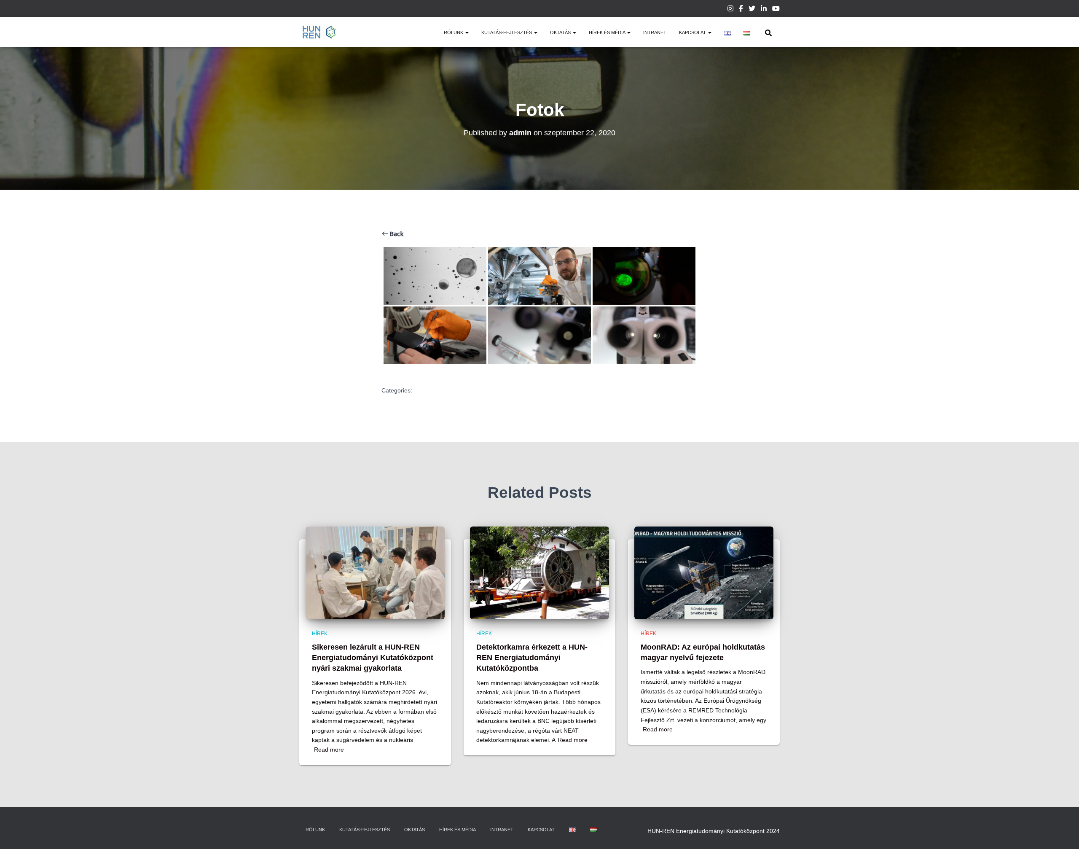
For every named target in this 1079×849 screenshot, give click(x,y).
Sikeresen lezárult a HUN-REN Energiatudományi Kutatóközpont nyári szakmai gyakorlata (372, 657)
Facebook (741, 9)
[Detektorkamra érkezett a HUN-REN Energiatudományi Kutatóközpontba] (539, 572)
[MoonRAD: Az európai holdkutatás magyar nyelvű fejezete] (703, 572)
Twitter (752, 9)
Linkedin (764, 9)
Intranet (654, 32)
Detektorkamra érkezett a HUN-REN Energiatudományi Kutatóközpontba (532, 657)
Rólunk (454, 32)
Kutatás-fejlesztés (507, 32)
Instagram (730, 9)
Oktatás (561, 32)
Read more (329, 749)
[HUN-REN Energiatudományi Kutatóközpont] (319, 32)
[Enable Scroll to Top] (1062, 832)
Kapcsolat (693, 32)
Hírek (319, 634)
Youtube (776, 9)
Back (395, 234)
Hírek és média (607, 32)
